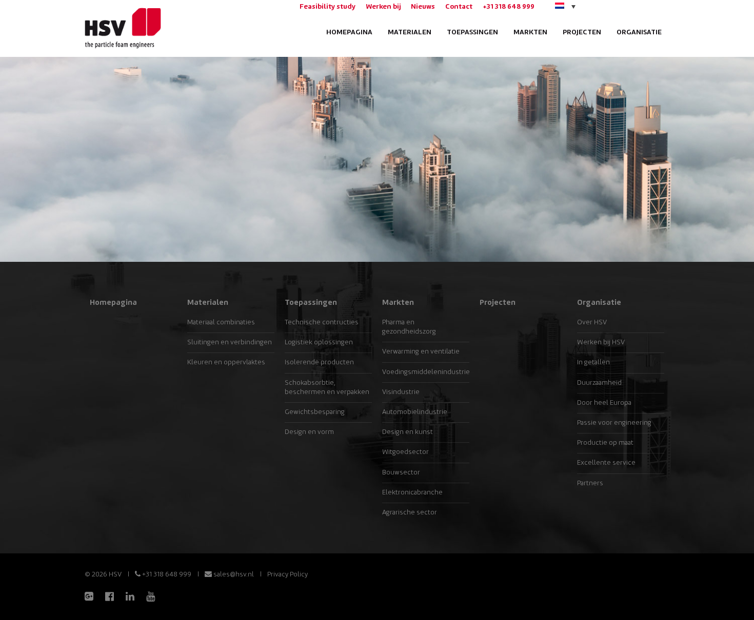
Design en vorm (309, 432)
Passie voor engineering (614, 423)
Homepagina (349, 32)
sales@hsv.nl (233, 574)
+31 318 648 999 (508, 7)
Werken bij (383, 7)
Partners (590, 483)
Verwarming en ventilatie (421, 351)
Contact (458, 7)
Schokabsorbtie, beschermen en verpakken (327, 388)
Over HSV (592, 322)
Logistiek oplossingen (319, 342)
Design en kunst (407, 432)
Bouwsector (401, 472)
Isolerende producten (319, 362)
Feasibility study (327, 7)
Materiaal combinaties (221, 322)
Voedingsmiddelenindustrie (425, 372)
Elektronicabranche (412, 492)
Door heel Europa (604, 403)
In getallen (593, 362)
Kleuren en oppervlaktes (226, 362)
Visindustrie (401, 392)
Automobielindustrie (414, 412)
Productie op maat (605, 443)
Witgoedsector (405, 452)
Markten (530, 32)
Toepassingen (472, 32)
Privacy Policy (287, 574)
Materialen (409, 32)
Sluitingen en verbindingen (229, 342)
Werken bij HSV (601, 342)
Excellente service (606, 463)
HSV (122, 28)
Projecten (582, 32)
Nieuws (423, 7)
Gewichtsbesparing (315, 412)
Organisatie (639, 32)
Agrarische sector (409, 512)
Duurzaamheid (599, 383)
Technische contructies (322, 322)
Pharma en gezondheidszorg (409, 327)
